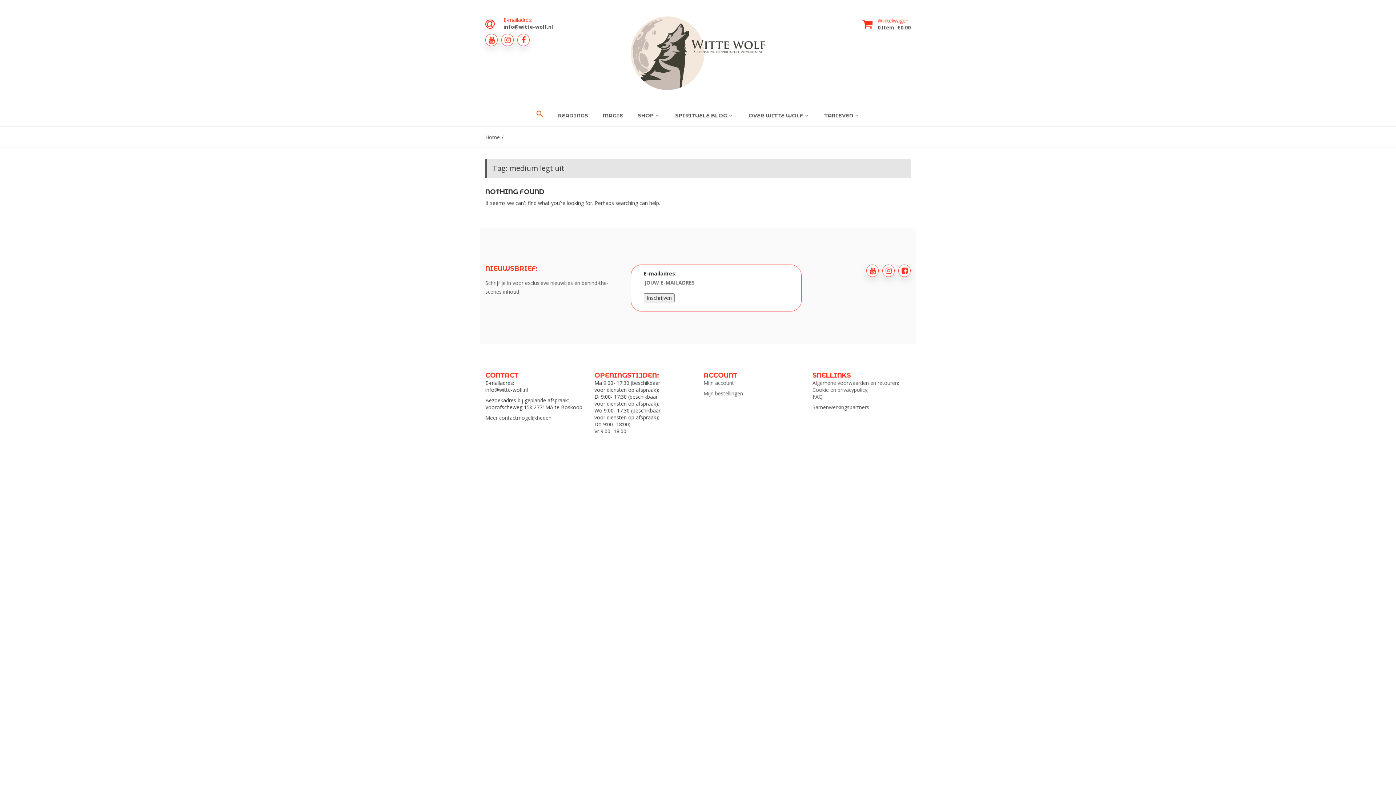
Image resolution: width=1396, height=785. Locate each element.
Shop (646, 115)
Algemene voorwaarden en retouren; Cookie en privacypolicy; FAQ (856, 389)
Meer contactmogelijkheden (518, 417)
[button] (540, 114)
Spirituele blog (701, 115)
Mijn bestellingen (723, 393)
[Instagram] (507, 40)
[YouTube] (491, 40)
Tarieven (839, 115)
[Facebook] (523, 40)
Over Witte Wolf (776, 115)
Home (492, 137)
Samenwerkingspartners (841, 407)
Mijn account (718, 382)
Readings (573, 115)
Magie (613, 115)
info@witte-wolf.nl (528, 26)
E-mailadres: (660, 273)
